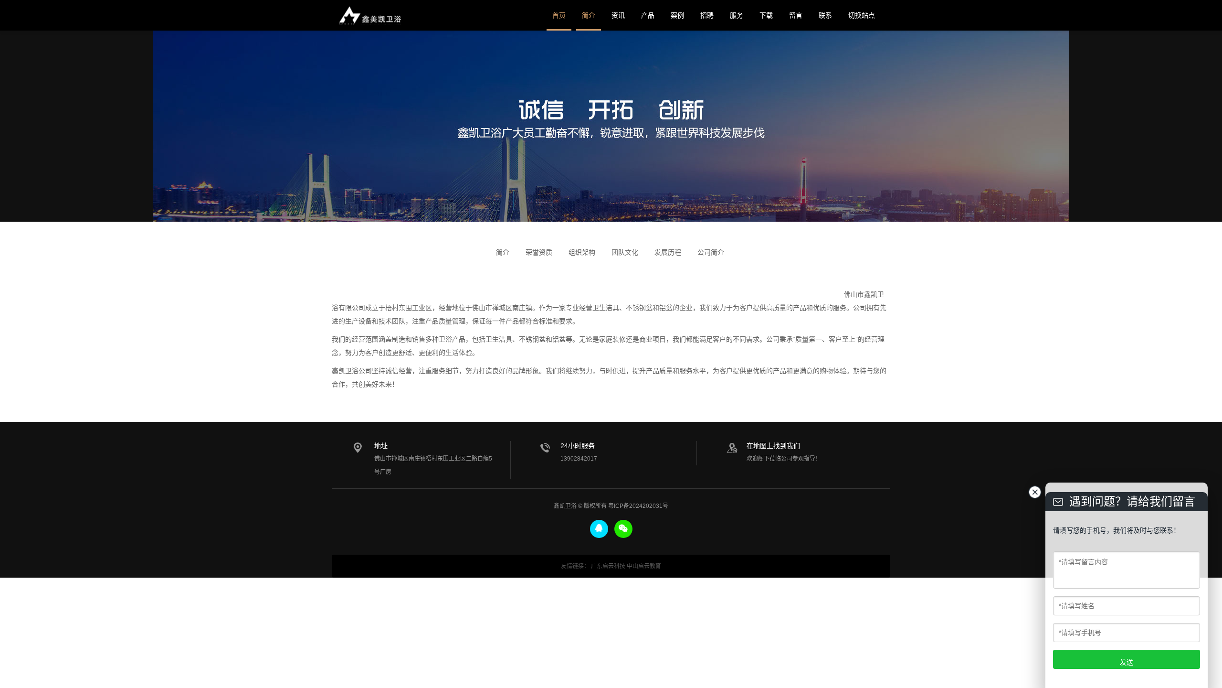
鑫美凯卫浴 (370, 15)
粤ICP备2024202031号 (638, 506)
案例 (677, 15)
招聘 (707, 15)
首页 (559, 15)
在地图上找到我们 (773, 446)
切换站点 (861, 15)
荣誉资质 (539, 252)
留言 (795, 15)
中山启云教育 (644, 566)
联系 (825, 15)
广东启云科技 (608, 566)
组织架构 (582, 252)
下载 (766, 15)
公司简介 (710, 252)
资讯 (618, 15)
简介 (588, 15)
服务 (736, 15)
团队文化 (624, 252)
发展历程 (667, 252)
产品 (647, 15)
